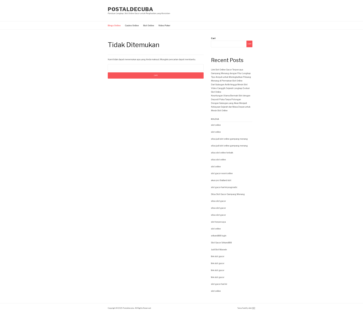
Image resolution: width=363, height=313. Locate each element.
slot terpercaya (218, 222)
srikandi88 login (218, 235)
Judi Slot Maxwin (219, 249)
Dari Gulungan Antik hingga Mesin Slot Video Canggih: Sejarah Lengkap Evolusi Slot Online (230, 88)
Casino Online (132, 25)
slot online (216, 125)
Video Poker (164, 25)
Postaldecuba (130, 9)
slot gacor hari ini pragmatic (224, 187)
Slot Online (148, 25)
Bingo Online (114, 25)
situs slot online (218, 159)
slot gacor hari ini (219, 284)
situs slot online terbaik (222, 152)
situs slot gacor (218, 201)
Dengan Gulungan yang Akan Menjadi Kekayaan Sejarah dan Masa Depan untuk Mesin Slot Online (230, 107)
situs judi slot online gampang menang (229, 139)
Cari (213, 38)
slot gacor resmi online (222, 173)
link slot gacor (217, 256)
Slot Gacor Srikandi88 (221, 242)
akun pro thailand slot (221, 180)
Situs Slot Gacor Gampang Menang (228, 194)
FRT (253, 308)
